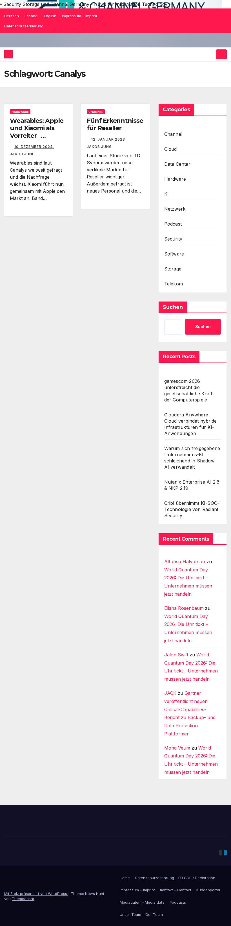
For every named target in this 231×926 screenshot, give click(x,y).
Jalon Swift (176, 655)
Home (125, 877)
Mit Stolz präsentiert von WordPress (36, 893)
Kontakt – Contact (175, 890)
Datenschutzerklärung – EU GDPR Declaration (175, 877)
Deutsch (11, 16)
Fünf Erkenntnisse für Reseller (115, 124)
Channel (95, 111)
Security (173, 239)
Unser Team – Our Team (141, 914)
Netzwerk (175, 209)
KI (166, 194)
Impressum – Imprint (79, 16)
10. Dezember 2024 (34, 147)
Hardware (20, 111)
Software (174, 254)
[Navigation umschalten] (221, 54)
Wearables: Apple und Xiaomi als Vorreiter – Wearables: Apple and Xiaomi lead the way (36, 139)
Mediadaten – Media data (142, 902)
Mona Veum (177, 748)
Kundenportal (208, 890)
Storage (172, 269)
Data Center (177, 164)
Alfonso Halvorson (184, 561)
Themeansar (23, 898)
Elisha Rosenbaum (184, 608)
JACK (170, 693)
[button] (210, 54)
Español (31, 16)
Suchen (173, 307)
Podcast (173, 224)
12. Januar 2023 (108, 139)
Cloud (170, 149)
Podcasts (178, 902)
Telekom (173, 284)
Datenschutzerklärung (23, 26)
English (50, 16)
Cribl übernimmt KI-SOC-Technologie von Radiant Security (191, 509)
